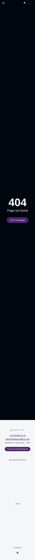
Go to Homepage (17, 220)
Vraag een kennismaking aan (17, 449)
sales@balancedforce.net (17, 439)
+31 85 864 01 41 (17, 435)
